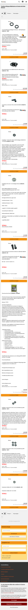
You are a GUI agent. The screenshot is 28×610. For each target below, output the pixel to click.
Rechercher (14, 533)
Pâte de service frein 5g (6, 293)
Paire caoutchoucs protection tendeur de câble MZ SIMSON (14, 251)
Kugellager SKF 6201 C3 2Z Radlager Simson (11, 183)
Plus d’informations (14, 607)
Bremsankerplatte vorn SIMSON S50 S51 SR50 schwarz (13, 69)
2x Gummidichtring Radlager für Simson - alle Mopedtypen (13, 29)
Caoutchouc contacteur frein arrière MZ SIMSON (12, 104)
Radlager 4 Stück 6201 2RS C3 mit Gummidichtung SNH (13, 448)
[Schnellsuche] (19, 2)
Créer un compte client (6, 555)
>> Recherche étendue (14, 536)
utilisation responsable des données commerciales (10, 597)
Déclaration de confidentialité (8, 592)
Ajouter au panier (14, 57)
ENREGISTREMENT (14, 552)
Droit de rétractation (5, 578)
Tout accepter (14, 600)
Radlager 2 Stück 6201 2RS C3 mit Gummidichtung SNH (13, 407)
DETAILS (4, 46)
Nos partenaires (4, 581)
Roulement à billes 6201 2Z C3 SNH (9, 487)
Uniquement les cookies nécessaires (14, 604)
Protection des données (5, 567)
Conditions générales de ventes (7, 569)
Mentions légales (4, 571)
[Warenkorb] (22, 2)
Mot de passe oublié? (6, 557)
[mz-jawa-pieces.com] (3, 2)
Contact (2, 574)
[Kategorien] (26, 2)
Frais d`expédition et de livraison (7, 576)
